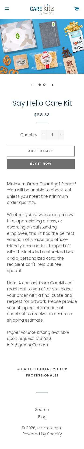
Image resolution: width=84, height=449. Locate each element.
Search (42, 409)
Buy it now (40, 163)
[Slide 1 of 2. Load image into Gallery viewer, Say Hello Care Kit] (39, 84)
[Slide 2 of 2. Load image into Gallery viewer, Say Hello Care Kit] (44, 84)
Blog (42, 417)
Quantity (28, 135)
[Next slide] (52, 85)
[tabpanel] (42, 46)
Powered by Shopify (42, 434)
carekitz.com (50, 428)
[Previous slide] (32, 85)
